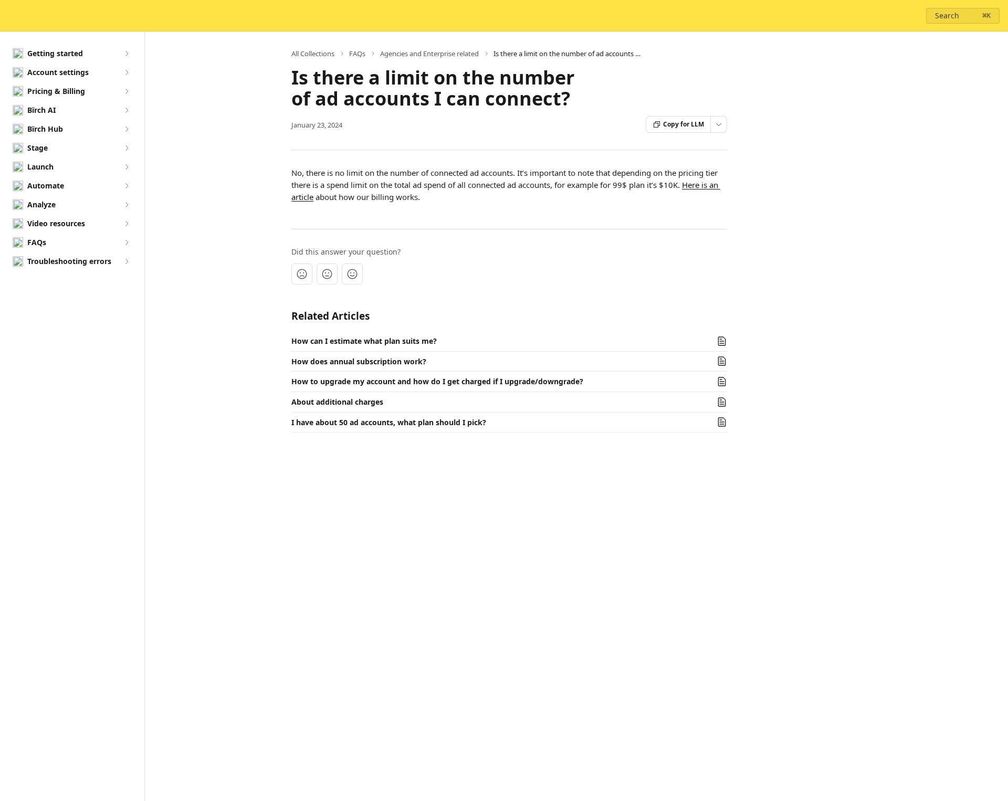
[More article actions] (718, 124)
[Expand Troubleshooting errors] (126, 261)
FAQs (357, 53)
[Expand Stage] (126, 148)
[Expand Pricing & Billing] (126, 91)
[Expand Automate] (126, 185)
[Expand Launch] (126, 167)
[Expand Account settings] (126, 72)
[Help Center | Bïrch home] (10, 15)
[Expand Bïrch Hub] (126, 129)
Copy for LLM (683, 124)
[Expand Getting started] (126, 53)
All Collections (312, 53)
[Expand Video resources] (126, 223)
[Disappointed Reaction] (301, 274)
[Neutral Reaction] (327, 274)
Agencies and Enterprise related (429, 53)
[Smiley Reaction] (352, 274)
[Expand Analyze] (126, 204)
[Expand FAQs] (126, 242)
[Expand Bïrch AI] (126, 110)
